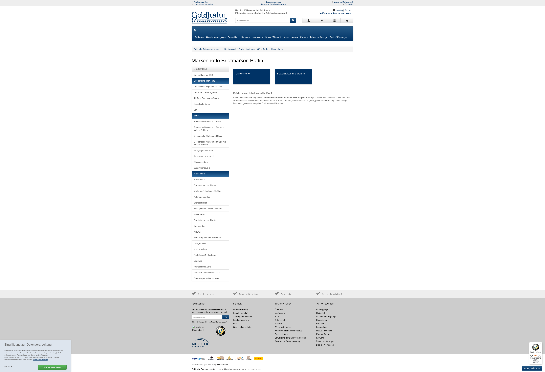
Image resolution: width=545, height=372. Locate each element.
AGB (277, 316)
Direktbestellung (240, 309)
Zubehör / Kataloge (318, 37)
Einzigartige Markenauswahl (343, 2)
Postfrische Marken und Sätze (207, 121)
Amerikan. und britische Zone (207, 272)
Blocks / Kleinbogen (338, 37)
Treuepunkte (349, 4)
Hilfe (235, 323)
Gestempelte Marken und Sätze (208, 135)
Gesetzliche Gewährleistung (287, 341)
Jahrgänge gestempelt (204, 156)
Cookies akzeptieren (52, 367)
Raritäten (245, 37)
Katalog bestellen (241, 320)
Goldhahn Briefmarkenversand (207, 49)
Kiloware (304, 37)
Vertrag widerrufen (532, 368)
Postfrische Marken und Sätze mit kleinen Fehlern (209, 128)
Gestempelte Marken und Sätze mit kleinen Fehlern (210, 143)
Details (7, 366)
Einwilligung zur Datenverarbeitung (290, 337)
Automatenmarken (202, 196)
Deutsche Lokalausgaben (205, 92)
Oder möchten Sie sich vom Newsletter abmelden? (209, 322)
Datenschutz (280, 320)
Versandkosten (222, 364)
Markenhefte (277, 49)
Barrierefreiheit (281, 334)
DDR (196, 109)
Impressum (280, 312)
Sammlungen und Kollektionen (207, 237)
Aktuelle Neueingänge (216, 37)
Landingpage (322, 309)
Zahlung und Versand (242, 316)
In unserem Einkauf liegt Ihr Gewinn (273, 4)
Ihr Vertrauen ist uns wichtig (203, 4)
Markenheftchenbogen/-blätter (207, 191)
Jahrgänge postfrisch (203, 150)
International (257, 37)
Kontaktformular (240, 312)
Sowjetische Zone (202, 104)
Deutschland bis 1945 (203, 74)
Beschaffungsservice (273, 2)
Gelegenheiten (200, 243)
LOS (225, 317)
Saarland (198, 260)
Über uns (279, 309)
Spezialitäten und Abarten (205, 185)
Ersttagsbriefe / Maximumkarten (208, 208)
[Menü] (540, 344)
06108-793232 (344, 13)
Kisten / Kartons (291, 37)
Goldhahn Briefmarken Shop (204, 369)
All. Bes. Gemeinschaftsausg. (207, 98)
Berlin (265, 49)
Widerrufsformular (283, 327)
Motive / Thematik (273, 37)
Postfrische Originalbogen (205, 255)
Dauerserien (199, 226)
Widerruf (278, 323)
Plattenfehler (199, 214)
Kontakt (347, 10)
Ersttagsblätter (200, 202)
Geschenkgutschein (242, 327)
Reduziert (199, 37)
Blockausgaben (201, 162)
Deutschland (233, 37)
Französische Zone (202, 266)
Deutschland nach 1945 (249, 49)
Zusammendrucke (202, 167)
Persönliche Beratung (201, 2)
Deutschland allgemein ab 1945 (208, 86)
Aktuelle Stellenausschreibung (288, 330)
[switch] (535, 361)
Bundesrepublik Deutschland (207, 278)
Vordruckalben (200, 249)
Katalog (339, 10)
